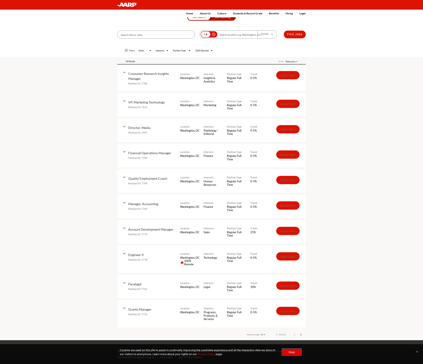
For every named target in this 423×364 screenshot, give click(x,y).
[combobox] (156, 35)
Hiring (289, 13)
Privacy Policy (206, 354)
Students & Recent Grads (247, 13)
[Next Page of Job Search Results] (301, 334)
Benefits (274, 13)
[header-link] (128, 5)
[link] (211, 77)
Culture (221, 13)
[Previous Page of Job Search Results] (294, 334)
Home (189, 13)
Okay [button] (291, 352)
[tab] (199, 17)
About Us (205, 13)
